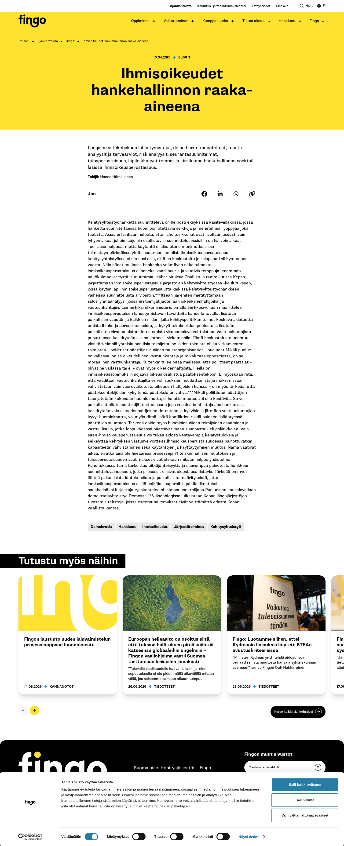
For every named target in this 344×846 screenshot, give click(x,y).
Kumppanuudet (215, 20)
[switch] (139, 836)
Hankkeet (287, 20)
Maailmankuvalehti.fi (264, 767)
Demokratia (101, 526)
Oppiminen (140, 20)
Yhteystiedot (261, 6)
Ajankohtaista (181, 6)
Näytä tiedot (248, 837)
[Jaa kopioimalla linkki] (252, 194)
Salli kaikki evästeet (305, 785)
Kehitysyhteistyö (225, 526)
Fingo (314, 20)
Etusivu (23, 41)
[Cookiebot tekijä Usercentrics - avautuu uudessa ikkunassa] (30, 836)
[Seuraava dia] (34, 710)
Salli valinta (305, 800)
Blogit (70, 41)
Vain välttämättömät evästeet (305, 815)
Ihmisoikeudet (155, 526)
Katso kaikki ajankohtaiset (293, 711)
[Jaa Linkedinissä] (220, 194)
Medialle (282, 6)
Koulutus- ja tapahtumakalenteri (221, 6)
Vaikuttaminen (176, 20)
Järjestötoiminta (189, 526)
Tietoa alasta (253, 20)
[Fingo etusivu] (32, 21)
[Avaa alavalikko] (153, 21)
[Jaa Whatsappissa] (236, 194)
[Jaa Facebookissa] (204, 194)
